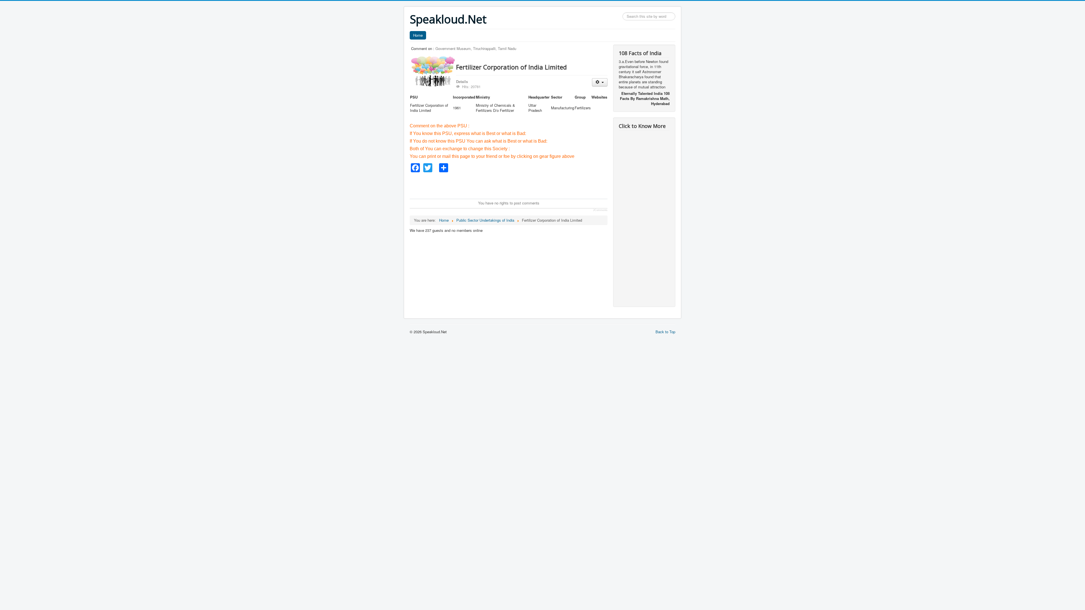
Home (418, 35)
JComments (600, 210)
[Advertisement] (512, 185)
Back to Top (665, 331)
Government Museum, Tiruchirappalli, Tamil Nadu (475, 48)
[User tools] (599, 82)
